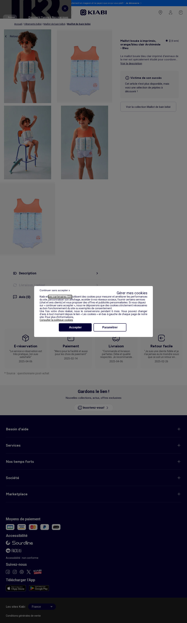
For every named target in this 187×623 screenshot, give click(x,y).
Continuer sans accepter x (55, 290)
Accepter (75, 327)
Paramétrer (110, 327)
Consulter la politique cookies (56, 320)
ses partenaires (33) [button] (60, 296)
